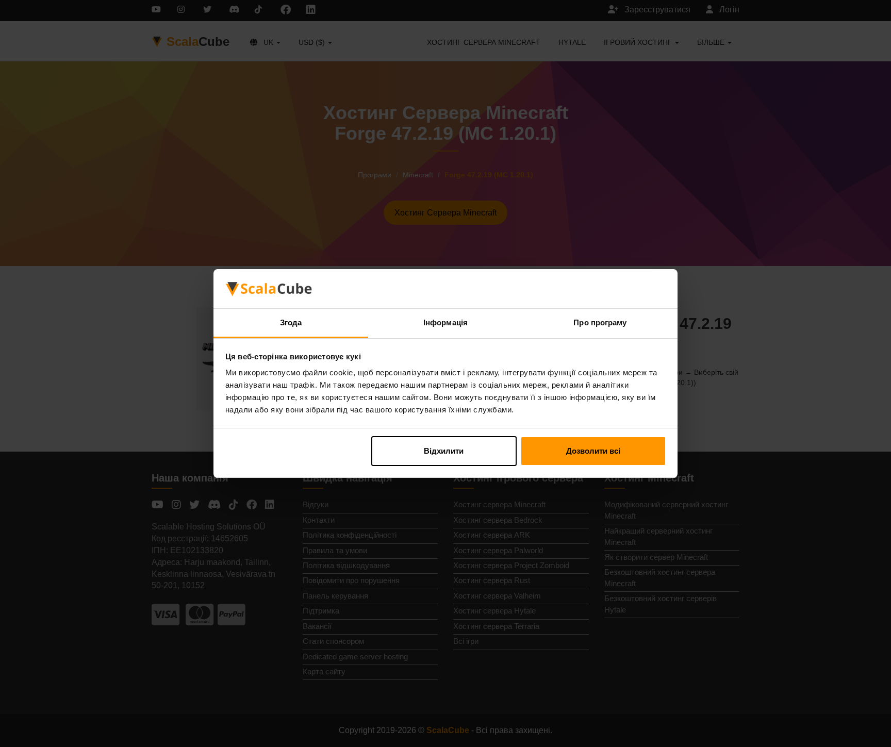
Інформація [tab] (445, 322)
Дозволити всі (593, 450)
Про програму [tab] (599, 322)
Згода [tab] (291, 322)
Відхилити (444, 450)
